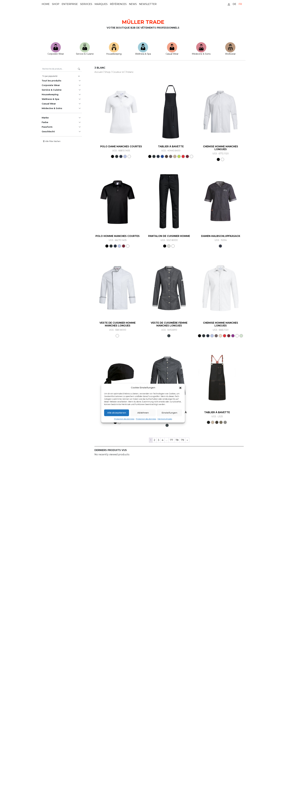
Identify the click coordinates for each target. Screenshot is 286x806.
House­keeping (114, 54)
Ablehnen (143, 412)
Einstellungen (169, 412)
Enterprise (70, 4)
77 (171, 440)
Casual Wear (172, 54)
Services (86, 4)
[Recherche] (79, 69)
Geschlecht (48, 131)
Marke (45, 117)
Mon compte (228, 4)
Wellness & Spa (143, 54)
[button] (180, 387)
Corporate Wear (56, 54)
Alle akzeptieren (116, 412)
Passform (47, 127)
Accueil (98, 72)
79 (182, 440)
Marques (101, 4)
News (133, 4)
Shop (55, 4)
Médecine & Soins (201, 54)
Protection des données (124, 419)
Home (46, 4)
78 (176, 440)
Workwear (230, 54)
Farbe (45, 122)
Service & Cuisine (85, 54)
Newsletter (148, 4)
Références (118, 4)
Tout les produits (51, 80)
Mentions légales (165, 419)
